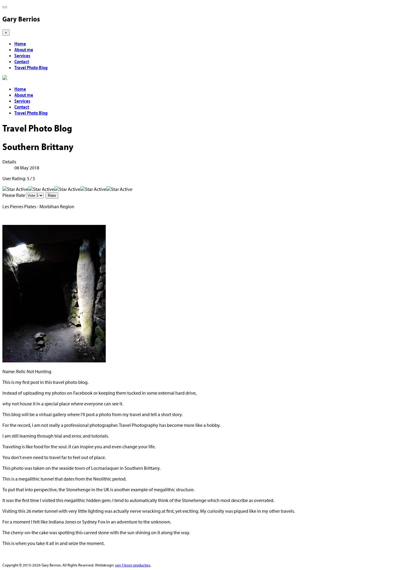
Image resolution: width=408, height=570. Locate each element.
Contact (21, 61)
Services (22, 55)
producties (132, 564)
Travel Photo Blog (30, 67)
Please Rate (13, 195)
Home (20, 44)
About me (23, 49)
